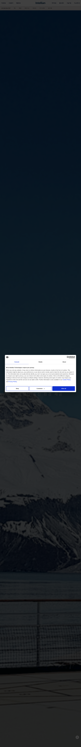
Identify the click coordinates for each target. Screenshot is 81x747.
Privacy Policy (12, 381)
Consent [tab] (16, 362)
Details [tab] (40, 362)
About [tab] (64, 362)
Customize (40, 388)
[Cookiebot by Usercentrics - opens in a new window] (68, 357)
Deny (17, 388)
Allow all (63, 388)
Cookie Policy (67, 379)
